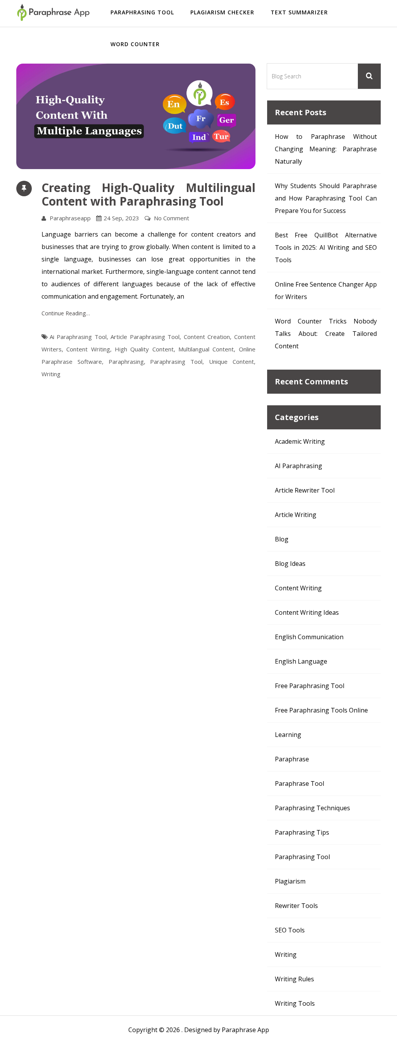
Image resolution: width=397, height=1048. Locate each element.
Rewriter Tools (296, 905)
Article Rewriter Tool (305, 490)
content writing (88, 349)
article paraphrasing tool (145, 337)
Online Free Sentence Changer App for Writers (326, 290)
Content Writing (298, 588)
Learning (288, 734)
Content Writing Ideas (307, 612)
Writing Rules (294, 979)
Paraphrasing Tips (302, 832)
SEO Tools (290, 930)
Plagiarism (290, 881)
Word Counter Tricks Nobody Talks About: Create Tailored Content (326, 333)
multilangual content (206, 349)
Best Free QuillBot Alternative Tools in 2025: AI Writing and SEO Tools (326, 247)
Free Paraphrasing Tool (309, 685)
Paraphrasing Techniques (312, 808)
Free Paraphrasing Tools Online (321, 710)
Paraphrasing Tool (142, 12)
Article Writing (295, 514)
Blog (281, 539)
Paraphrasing (126, 361)
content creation (207, 337)
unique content (231, 361)
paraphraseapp (70, 218)
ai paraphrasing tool (78, 337)
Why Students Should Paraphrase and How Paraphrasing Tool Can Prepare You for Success (326, 198)
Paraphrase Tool (299, 783)
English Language (301, 661)
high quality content (144, 349)
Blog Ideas (290, 563)
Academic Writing (300, 441)
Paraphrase (292, 759)
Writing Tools (295, 1003)
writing (50, 374)
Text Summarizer (299, 12)
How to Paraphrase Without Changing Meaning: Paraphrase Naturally (326, 149)
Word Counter (135, 44)
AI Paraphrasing (298, 466)
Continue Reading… (65, 313)
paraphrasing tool (176, 361)
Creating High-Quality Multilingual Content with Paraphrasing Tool (148, 194)
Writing (286, 954)
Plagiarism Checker (222, 12)
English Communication (309, 637)
